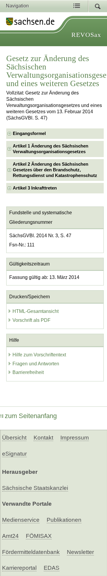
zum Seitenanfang (31, 416)
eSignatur (14, 454)
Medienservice (21, 520)
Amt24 (10, 536)
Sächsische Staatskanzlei (35, 488)
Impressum (74, 437)
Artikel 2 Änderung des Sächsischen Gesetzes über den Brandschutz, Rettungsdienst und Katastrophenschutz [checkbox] (55, 170)
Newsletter (80, 552)
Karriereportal (19, 568)
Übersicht (14, 437)
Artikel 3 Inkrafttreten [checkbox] (35, 188)
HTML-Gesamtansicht (35, 311)
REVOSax (86, 34)
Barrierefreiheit (28, 372)
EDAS (51, 568)
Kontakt (43, 437)
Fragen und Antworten (35, 363)
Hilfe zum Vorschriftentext (39, 354)
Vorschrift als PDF (31, 320)
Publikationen (64, 520)
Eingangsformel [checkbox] (29, 133)
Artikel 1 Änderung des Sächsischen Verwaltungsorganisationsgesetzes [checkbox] (50, 149)
